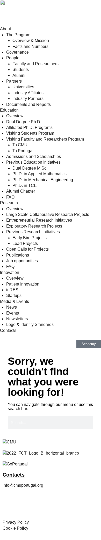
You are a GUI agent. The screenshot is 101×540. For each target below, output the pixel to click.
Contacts (8, 330)
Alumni (18, 75)
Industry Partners (28, 98)
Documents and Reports (28, 104)
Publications (17, 255)
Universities (23, 87)
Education (9, 110)
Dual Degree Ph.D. (23, 122)
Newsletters (17, 319)
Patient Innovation (22, 284)
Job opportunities (22, 261)
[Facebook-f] (9, 506)
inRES (12, 290)
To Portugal (22, 151)
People (12, 58)
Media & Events (14, 301)
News (11, 307)
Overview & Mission (30, 40)
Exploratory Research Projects (34, 226)
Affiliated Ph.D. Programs (29, 127)
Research (9, 203)
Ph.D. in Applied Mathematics (39, 174)
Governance (17, 52)
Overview (15, 116)
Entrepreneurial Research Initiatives (39, 220)
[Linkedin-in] (51, 506)
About (5, 29)
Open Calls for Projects (27, 249)
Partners (14, 81)
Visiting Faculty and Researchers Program (45, 139)
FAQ (10, 197)
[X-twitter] (37, 506)
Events (12, 313)
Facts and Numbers (30, 46)
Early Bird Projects (29, 238)
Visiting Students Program (30, 133)
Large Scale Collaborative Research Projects (47, 214)
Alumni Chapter (20, 191)
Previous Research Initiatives (33, 232)
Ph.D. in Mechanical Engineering (42, 180)
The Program (18, 35)
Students (20, 69)
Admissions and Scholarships (33, 156)
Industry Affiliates (28, 93)
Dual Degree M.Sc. (29, 168)
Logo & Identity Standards (30, 324)
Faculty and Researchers (35, 64)
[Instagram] (23, 506)
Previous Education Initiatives (33, 162)
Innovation (9, 272)
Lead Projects (25, 243)
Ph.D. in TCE (24, 185)
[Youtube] (65, 506)
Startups (13, 295)
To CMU (19, 145)
